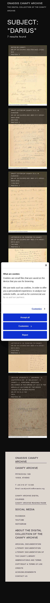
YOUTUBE (19, 519)
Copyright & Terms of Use (29, 563)
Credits (19, 567)
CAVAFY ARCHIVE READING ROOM (30, 502)
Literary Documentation (28, 547)
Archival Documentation (28, 543)
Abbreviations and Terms (28, 559)
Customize (37, 309)
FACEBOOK (20, 515)
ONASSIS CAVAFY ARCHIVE (26, 459)
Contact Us (21, 575)
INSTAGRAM (20, 523)
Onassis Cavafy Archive (25, 3)
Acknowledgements (25, 571)
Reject (25, 335)
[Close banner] (46, 265)
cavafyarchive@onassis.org (33, 488)
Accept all (25, 317)
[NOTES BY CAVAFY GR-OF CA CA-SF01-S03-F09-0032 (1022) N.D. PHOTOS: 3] (27, 74)
